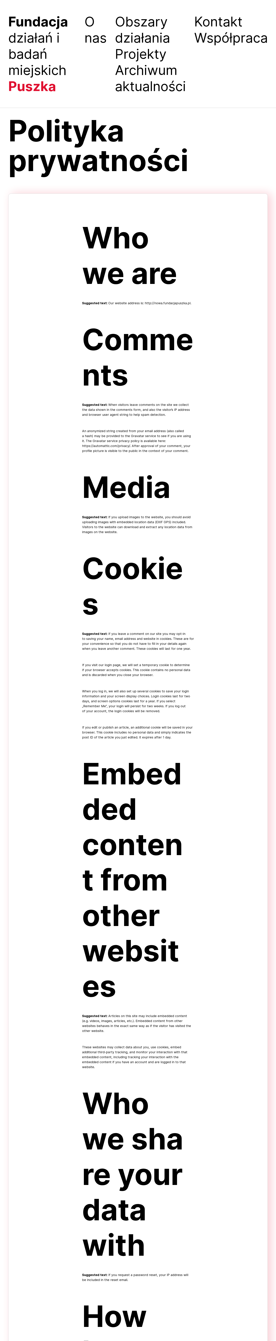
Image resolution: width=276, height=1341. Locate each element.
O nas (95, 29)
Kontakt (218, 21)
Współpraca (231, 38)
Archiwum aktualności (150, 78)
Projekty (141, 54)
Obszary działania (142, 29)
